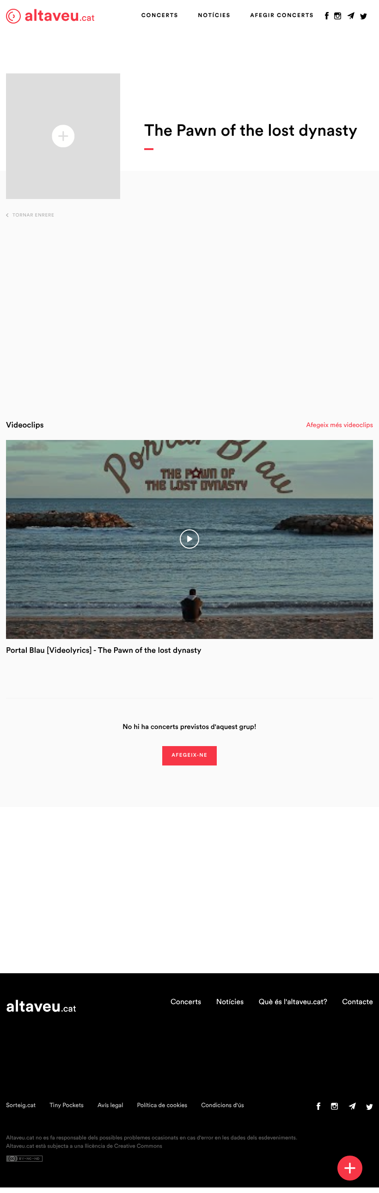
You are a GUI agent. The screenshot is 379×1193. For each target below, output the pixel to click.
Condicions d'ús (222, 1106)
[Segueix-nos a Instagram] (337, 18)
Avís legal (110, 1106)
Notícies (214, 15)
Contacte (357, 1002)
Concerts (159, 15)
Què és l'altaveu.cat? (293, 1002)
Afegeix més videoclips (339, 425)
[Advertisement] (189, 314)
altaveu (59, 16)
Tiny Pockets (66, 1106)
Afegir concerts (282, 15)
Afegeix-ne (189, 755)
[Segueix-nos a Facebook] (327, 18)
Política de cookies (162, 1106)
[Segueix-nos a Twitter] (363, 18)
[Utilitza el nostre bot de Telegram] (351, 18)
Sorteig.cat (21, 1106)
